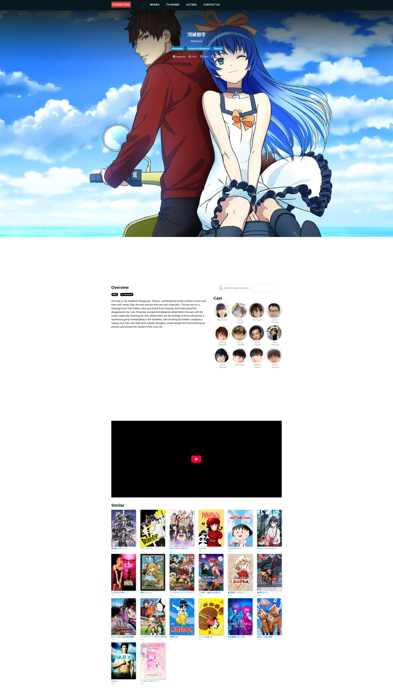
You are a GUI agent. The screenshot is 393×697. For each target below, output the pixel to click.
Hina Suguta (257, 320)
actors (191, 4)
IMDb (115, 294)
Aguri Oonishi (222, 320)
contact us (212, 4)
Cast (217, 298)
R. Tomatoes (126, 294)
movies (155, 4)
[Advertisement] (196, 259)
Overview (120, 287)
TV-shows (172, 4)
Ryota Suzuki (240, 365)
